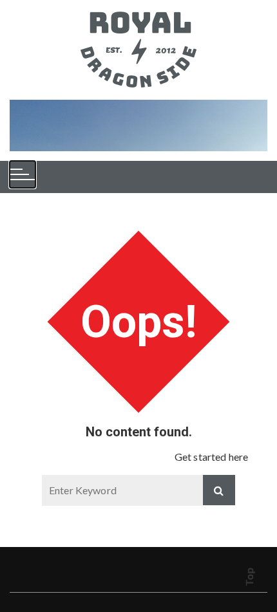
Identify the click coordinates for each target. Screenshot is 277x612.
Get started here (211, 456)
